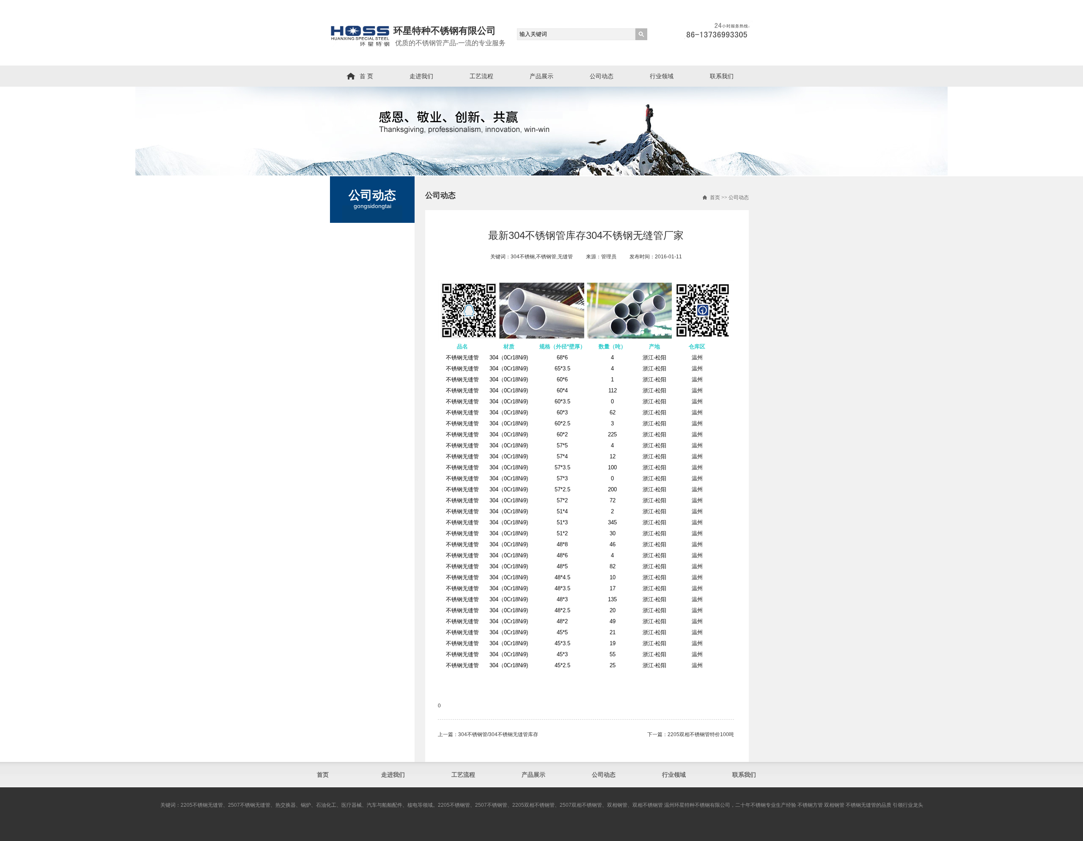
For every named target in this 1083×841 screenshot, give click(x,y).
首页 (715, 197)
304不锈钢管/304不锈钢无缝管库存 (498, 734)
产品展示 (541, 76)
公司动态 (601, 76)
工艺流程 (481, 76)
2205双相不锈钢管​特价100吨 (701, 734)
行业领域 (661, 76)
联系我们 (722, 76)
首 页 (366, 76)
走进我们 (421, 76)
